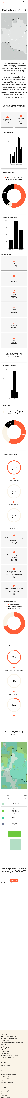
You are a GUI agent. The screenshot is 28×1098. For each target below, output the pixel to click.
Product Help (5, 1090)
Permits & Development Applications (12, 1042)
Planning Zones (5, 1051)
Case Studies (5, 1092)
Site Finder (4, 1044)
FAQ (2, 1093)
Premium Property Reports (9, 1038)
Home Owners (5, 1067)
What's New (4, 1095)
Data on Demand (6, 1040)
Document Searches (7, 1082)
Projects (3, 1046)
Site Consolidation (6, 1049)
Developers (4, 1070)
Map (2, 1080)
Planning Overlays (6, 1053)
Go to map (14, 880)
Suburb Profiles (5, 1065)
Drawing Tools (5, 1048)
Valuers (3, 1069)
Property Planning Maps (8, 1057)
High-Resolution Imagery (8, 1036)
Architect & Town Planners (9, 1074)
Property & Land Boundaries (9, 1055)
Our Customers (5, 1078)
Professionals (5, 1076)
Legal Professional (6, 1072)
